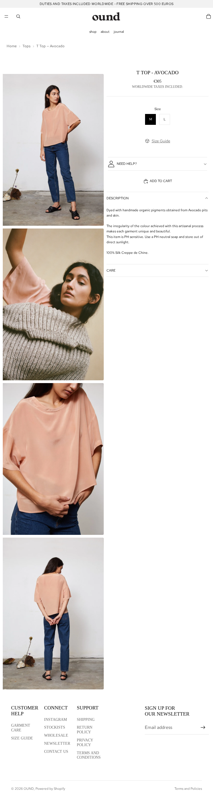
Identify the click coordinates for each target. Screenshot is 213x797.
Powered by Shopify (50, 788)
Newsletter (57, 743)
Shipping (86, 719)
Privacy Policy (85, 742)
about (105, 31)
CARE (110, 270)
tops (26, 46)
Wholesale (56, 735)
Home (12, 46)
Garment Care (20, 727)
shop (93, 31)
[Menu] (6, 16)
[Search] (18, 16)
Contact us (56, 751)
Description (117, 198)
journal (119, 31)
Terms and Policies (188, 788)
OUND (29, 788)
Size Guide (161, 140)
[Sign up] (203, 727)
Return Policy (84, 729)
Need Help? (127, 164)
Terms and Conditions (89, 755)
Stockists (54, 727)
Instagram (55, 719)
